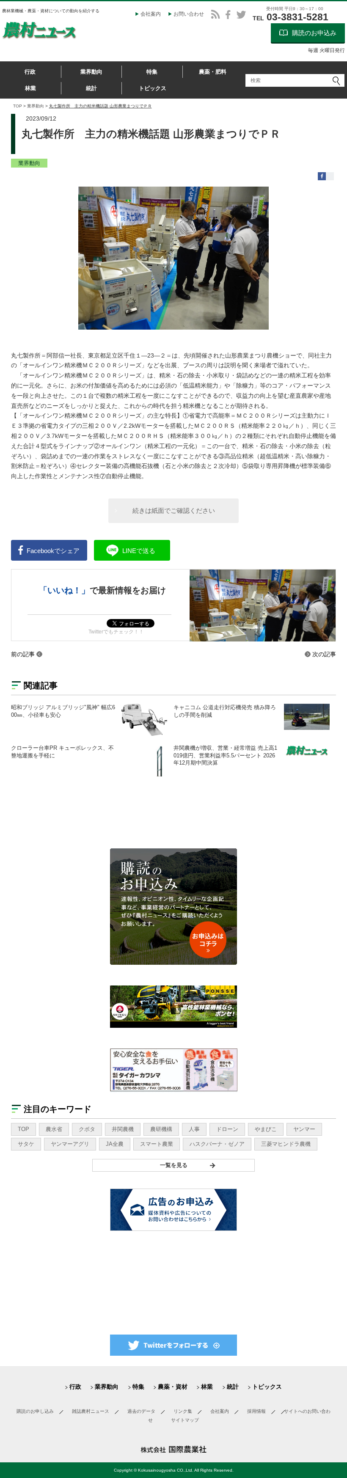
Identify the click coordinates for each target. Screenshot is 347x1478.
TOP (17, 106)
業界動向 (91, 72)
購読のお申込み (314, 32)
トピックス (152, 88)
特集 (151, 72)
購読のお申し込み (35, 1411)
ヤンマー (304, 1129)
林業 (30, 88)
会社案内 (150, 14)
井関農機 (123, 1129)
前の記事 (23, 654)
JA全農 (115, 1144)
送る (138, 550)
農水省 (54, 1129)
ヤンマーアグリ (70, 1144)
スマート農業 (156, 1144)
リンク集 (183, 1411)
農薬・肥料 (212, 72)
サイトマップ (185, 1420)
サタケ (26, 1144)
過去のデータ (141, 1411)
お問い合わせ (189, 14)
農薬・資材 (172, 1386)
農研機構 (161, 1129)
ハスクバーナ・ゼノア (217, 1144)
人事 (194, 1129)
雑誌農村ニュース (90, 1411)
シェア (53, 550)
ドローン (227, 1129)
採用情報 (256, 1411)
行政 (30, 72)
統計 (91, 88)
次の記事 (324, 654)
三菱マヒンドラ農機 (286, 1144)
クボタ (87, 1129)
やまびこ (266, 1129)
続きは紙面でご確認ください (173, 510)
